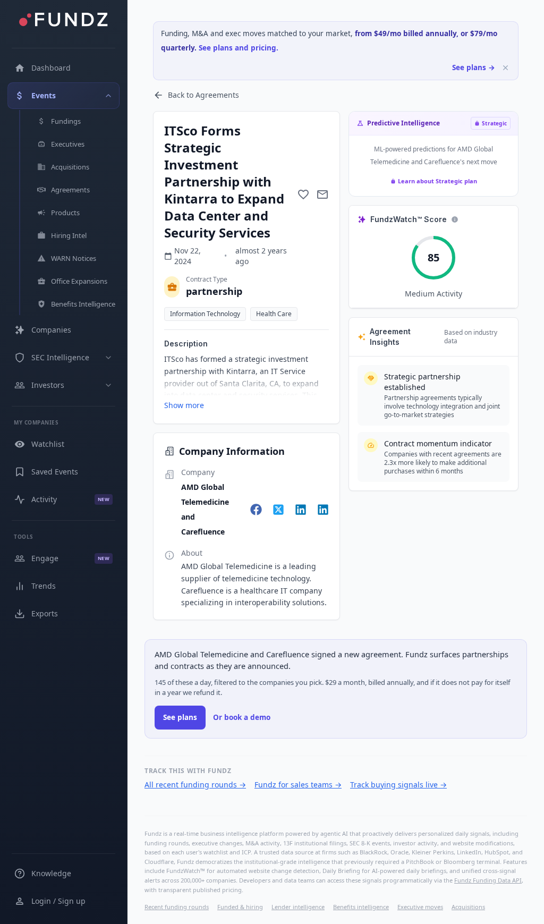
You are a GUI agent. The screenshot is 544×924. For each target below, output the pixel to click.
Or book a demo (241, 717)
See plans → (473, 67)
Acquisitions (468, 907)
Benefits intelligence (361, 907)
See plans (180, 717)
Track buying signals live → (398, 784)
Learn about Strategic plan (437, 181)
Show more (184, 405)
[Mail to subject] (322, 194)
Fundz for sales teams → (298, 784)
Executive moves (420, 907)
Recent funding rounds (176, 907)
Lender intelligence (298, 907)
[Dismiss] (505, 68)
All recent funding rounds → (195, 784)
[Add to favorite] (303, 194)
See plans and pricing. (238, 48)
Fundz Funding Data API (488, 880)
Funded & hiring (240, 907)
